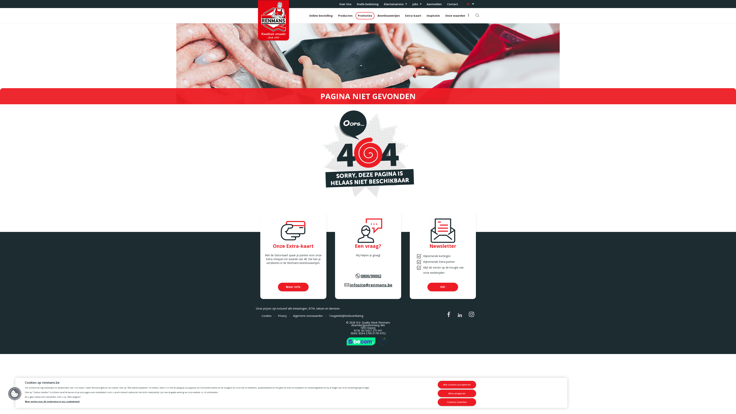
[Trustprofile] (368, 341)
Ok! (442, 287)
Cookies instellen (457, 402)
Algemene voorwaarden (308, 316)
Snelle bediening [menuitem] (368, 4)
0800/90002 (371, 275)
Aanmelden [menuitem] (434, 4)
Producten (345, 15)
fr (468, 4)
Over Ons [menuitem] (345, 4)
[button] (15, 394)
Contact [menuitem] (452, 4)
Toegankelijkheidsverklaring (346, 316)
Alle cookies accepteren (457, 384)
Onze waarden (455, 15)
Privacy (282, 316)
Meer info (293, 287)
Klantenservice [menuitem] (392, 5)
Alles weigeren (457, 393)
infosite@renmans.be (371, 285)
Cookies (267, 316)
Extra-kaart (413, 15)
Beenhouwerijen (389, 15)
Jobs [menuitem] (414, 5)
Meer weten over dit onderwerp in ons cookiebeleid (52, 401)
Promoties (365, 15)
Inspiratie (433, 15)
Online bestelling (321, 15)
